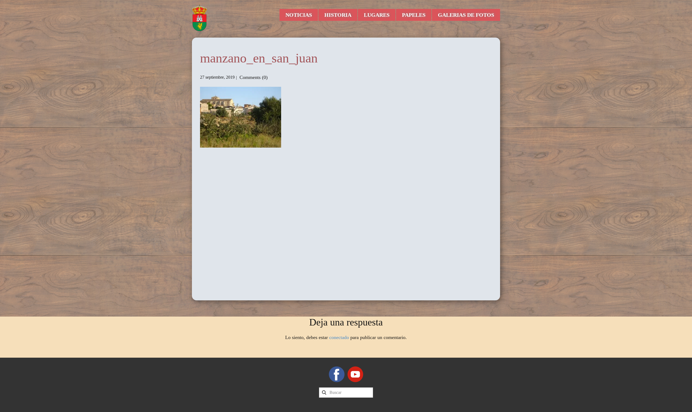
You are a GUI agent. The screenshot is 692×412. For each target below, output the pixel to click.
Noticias (298, 15)
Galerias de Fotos (466, 15)
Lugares (377, 15)
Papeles (413, 15)
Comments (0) (253, 77)
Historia (337, 15)
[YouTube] (355, 374)
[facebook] (337, 374)
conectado (339, 337)
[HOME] (199, 17)
